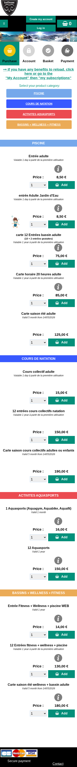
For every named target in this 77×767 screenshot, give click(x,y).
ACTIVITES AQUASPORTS (39, 114)
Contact (58, 763)
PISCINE (39, 93)
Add (64, 185)
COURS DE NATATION (39, 103)
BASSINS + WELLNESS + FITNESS (39, 124)
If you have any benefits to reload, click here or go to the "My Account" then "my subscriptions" (40, 74)
